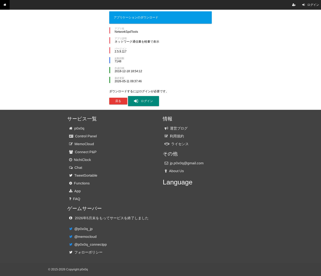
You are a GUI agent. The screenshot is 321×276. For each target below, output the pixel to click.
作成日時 (119, 68)
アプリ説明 (121, 38)
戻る (118, 101)
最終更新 (119, 78)
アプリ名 (119, 28)
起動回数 (119, 58)
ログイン (147, 101)
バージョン (121, 48)
